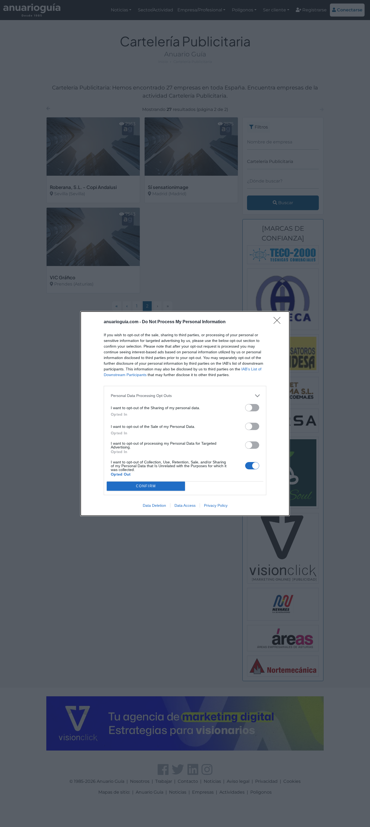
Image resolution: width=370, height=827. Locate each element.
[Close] (279, 322)
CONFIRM (146, 486)
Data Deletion (154, 505)
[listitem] (185, 396)
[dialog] (185, 414)
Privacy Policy (216, 505)
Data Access (185, 505)
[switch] (252, 407)
